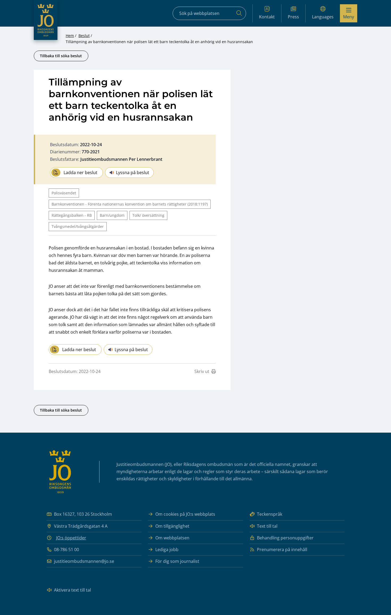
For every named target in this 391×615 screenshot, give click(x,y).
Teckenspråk (269, 514)
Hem (70, 35)
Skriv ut (201, 371)
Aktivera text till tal (72, 590)
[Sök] (239, 13)
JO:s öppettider (71, 538)
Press (293, 17)
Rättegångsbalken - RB (72, 215)
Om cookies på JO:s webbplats (185, 514)
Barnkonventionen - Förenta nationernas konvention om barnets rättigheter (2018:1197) (130, 204)
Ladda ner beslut (80, 172)
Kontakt (267, 17)
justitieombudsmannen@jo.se (84, 561)
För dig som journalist (177, 561)
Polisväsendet (64, 192)
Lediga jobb (166, 549)
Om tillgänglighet (172, 526)
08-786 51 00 (66, 549)
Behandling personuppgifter (285, 538)
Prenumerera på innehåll (282, 549)
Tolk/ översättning (148, 215)
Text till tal (267, 526)
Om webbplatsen (172, 538)
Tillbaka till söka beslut (61, 55)
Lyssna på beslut (132, 172)
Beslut (84, 35)
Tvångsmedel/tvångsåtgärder (78, 226)
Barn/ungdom (112, 215)
